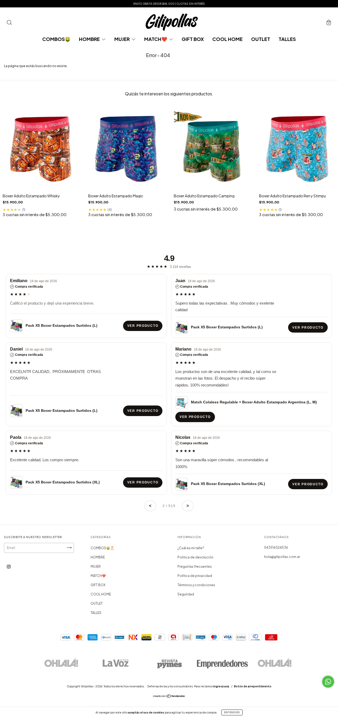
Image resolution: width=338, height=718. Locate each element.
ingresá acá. (221, 686)
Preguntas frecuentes (194, 566)
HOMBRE (90, 39)
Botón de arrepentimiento (252, 686)
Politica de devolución (195, 557)
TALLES (287, 39)
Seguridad (185, 594)
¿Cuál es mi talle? (190, 548)
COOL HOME (227, 39)
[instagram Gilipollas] (8, 567)
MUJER (122, 39)
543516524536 (276, 547)
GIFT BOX (193, 39)
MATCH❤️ (156, 39)
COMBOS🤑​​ (56, 39)
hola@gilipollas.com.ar (282, 557)
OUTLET (260, 39)
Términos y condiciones (196, 585)
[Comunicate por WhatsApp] (328, 682)
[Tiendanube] (169, 697)
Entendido (232, 712)
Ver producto (142, 326)
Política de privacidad (194, 576)
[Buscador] (9, 23)
